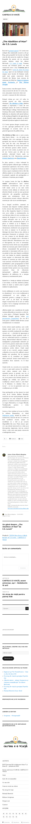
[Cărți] (13, 813)
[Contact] (13, 817)
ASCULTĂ (5, 761)
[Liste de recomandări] (16, 813)
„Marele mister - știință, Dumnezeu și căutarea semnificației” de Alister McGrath (16, 682)
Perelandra (12, 82)
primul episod (13, 51)
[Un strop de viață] (26, 813)
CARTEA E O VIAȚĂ (11, 15)
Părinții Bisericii (7, 793)
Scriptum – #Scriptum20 (12, 715)
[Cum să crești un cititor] (22, 813)
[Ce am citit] (19, 813)
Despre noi (6, 801)
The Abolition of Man (16, 103)
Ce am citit (6, 782)
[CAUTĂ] (27, 608)
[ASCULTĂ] (3, 813)
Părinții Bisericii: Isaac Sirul (13, 691)
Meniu (5, 19)
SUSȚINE (5, 808)
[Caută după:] (14, 608)
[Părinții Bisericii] (3, 817)
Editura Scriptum (8, 797)
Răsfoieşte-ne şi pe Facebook (13, 699)
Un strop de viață (7, 790)
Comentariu (23, 568)
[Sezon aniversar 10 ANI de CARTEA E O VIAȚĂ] (10, 813)
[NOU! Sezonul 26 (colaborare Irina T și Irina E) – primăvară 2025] (7, 813)
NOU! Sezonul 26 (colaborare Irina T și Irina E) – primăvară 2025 (15, 765)
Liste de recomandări (9, 779)
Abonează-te (8, 658)
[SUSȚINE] (16, 817)
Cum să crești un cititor (10, 786)
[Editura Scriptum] (7, 817)
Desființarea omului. (8, 415)
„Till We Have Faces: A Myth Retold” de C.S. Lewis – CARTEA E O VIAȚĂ (14, 537)
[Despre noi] (10, 817)
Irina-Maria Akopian (10, 514)
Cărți (4, 775)
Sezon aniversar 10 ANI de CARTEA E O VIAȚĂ (15, 770)
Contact (5, 804)
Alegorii (4, 516)
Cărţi (8, 516)
